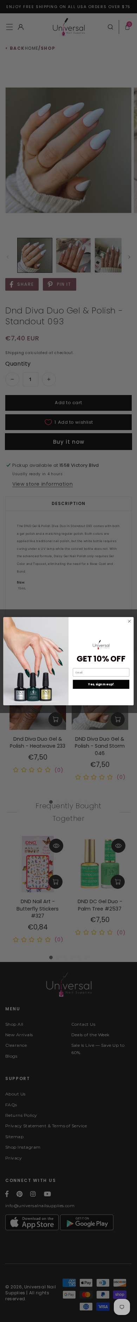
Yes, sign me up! (101, 684)
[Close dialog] (129, 621)
